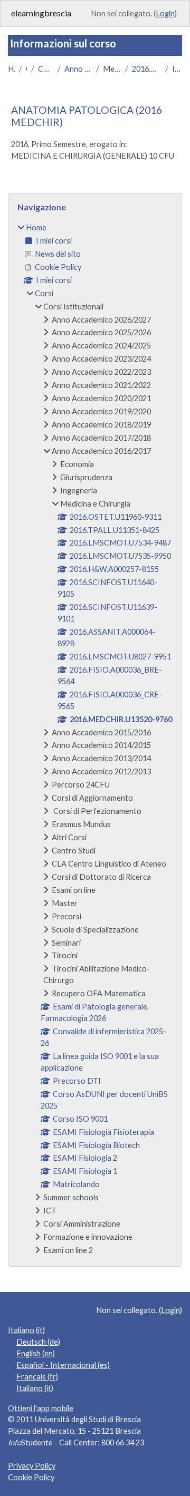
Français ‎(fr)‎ (37, 1376)
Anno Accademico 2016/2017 (78, 68)
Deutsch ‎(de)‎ (38, 1341)
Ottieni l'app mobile (40, 1408)
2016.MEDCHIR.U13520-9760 (146, 68)
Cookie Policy (31, 1477)
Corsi (26, 68)
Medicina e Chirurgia (112, 68)
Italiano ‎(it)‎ (26, 1330)
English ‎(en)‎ (35, 1353)
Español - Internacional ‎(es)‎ (63, 1365)
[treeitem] (95, 739)
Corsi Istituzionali (45, 68)
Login (165, 13)
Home (11, 68)
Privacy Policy (31, 1465)
